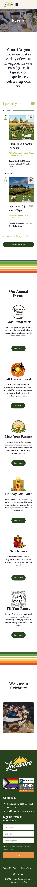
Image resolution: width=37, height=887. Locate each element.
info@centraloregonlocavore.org (20, 811)
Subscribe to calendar (18, 244)
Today (18, 236)
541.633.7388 (12, 807)
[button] (4, 718)
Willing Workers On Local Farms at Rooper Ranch (21, 154)
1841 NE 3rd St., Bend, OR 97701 (20, 804)
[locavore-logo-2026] (8, 1)
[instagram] (18, 874)
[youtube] (22, 874)
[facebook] (14, 874)
